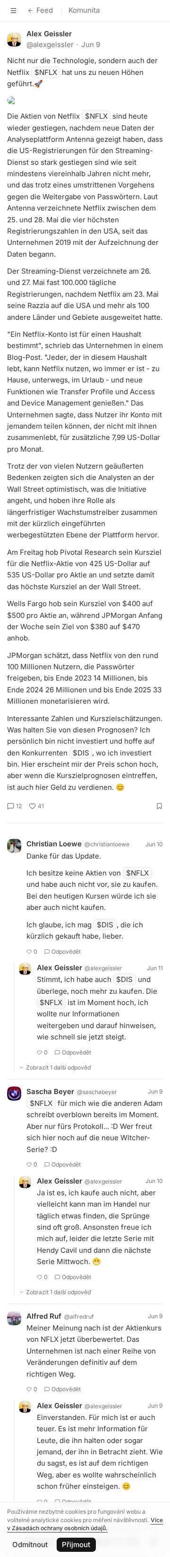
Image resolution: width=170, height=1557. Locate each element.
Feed (44, 10)
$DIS (81, 752)
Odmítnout (30, 1544)
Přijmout (76, 1544)
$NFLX (45, 72)
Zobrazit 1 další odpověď (59, 1067)
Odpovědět (66, 951)
